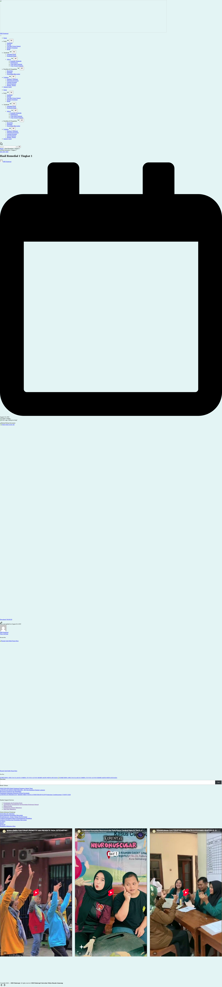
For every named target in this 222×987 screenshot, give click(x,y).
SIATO (2, 823)
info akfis (2, 151)
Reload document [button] (10, 423)
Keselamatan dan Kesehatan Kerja (12, 803)
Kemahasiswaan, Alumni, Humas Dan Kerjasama (13, 817)
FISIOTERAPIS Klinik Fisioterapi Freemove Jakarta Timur (16, 788)
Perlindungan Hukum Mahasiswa (12, 807)
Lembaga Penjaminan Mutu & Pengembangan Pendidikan (16, 818)
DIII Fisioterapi (4, 33)
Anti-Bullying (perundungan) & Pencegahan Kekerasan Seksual (21, 804)
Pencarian (2, 779)
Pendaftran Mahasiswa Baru (7, 826)
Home (1, 148)
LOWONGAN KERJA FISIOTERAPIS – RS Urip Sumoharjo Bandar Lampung (22, 790)
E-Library (2, 821)
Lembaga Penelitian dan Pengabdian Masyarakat (13, 820)
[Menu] (0, 35)
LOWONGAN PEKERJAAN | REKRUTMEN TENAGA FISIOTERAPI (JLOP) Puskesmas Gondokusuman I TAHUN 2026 (35, 794)
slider (6, 151)
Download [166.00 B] (6, 619)
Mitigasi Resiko (7, 806)
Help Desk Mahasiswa (9, 809)
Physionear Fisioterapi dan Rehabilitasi (10, 791)
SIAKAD (2, 824)
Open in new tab (9, 424)
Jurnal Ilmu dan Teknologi (7, 813)
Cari (218, 782)
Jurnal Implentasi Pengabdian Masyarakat (11, 815)
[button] (17, 147)
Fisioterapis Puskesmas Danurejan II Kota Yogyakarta (14, 793)
